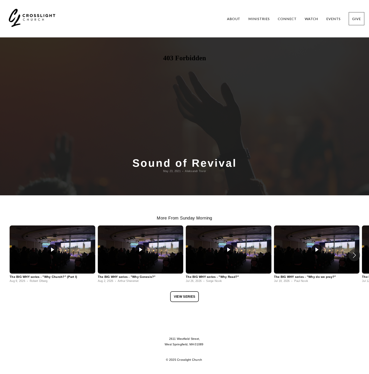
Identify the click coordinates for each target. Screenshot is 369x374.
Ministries (259, 19)
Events (333, 19)
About (234, 19)
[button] (354, 255)
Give (356, 19)
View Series (184, 296)
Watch (312, 19)
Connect (287, 19)
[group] (52, 255)
